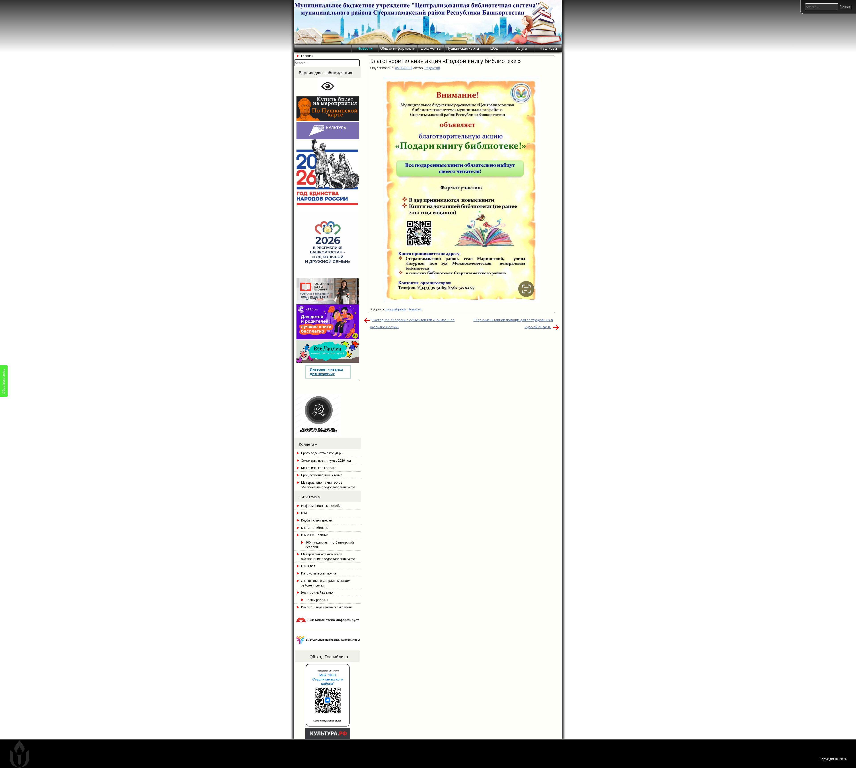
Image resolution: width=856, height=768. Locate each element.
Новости (364, 48)
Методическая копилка (318, 468)
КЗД (304, 513)
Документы (431, 48)
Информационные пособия (321, 505)
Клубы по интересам (316, 520)
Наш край (548, 48)
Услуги (521, 48)
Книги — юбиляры (315, 528)
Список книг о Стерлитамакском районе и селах (325, 583)
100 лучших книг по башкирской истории (329, 544)
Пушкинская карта (462, 48)
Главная (307, 56)
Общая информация (398, 48)
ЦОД (494, 48)
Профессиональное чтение (321, 475)
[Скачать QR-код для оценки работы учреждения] (327, 435)
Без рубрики (395, 309)
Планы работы (316, 600)
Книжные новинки (314, 535)
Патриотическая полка (318, 573)
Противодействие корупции (322, 453)
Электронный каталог (317, 592)
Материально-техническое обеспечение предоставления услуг (328, 484)
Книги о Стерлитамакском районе (327, 607)
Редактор (432, 67)
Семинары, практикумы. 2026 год (326, 460)
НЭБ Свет (308, 566)
